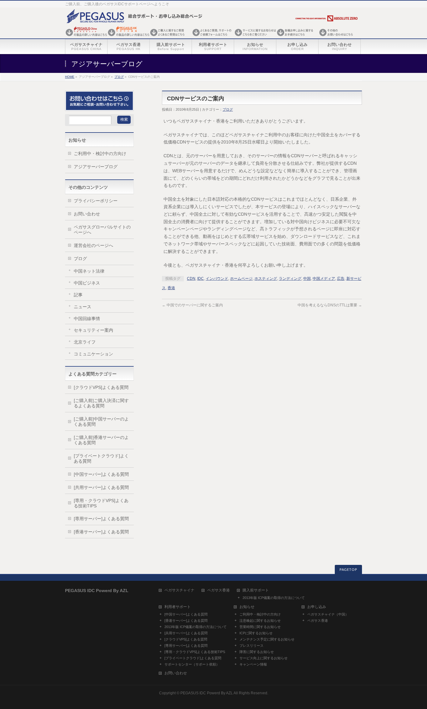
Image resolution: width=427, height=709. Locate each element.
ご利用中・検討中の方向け (100, 153)
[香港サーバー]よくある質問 (101, 531)
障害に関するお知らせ (256, 652)
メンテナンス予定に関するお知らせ (266, 639)
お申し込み (316, 607)
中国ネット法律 (89, 271)
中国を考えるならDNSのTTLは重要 (330, 305)
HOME (69, 76)
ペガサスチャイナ (179, 590)
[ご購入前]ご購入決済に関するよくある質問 (101, 403)
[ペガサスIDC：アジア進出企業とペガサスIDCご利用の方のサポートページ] (212, 37)
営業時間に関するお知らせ (260, 627)
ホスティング (265, 278)
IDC (200, 278)
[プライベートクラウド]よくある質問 (101, 458)
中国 (307, 278)
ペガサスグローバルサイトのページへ (102, 229)
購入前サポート (256, 590)
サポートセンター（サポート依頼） (191, 664)
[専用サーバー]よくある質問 (101, 518)
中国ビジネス (87, 282)
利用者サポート (177, 607)
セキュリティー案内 (93, 330)
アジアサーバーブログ (96, 166)
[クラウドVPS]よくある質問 (101, 387)
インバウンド (217, 278)
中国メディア (324, 278)
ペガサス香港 (218, 590)
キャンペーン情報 (253, 664)
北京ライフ (85, 341)
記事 (78, 294)
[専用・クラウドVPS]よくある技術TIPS (101, 503)
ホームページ (241, 278)
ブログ (119, 76)
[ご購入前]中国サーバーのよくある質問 (101, 421)
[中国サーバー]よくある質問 (101, 474)
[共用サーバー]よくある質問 (101, 487)
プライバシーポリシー (96, 200)
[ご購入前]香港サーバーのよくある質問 (101, 440)
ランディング (290, 278)
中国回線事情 (87, 318)
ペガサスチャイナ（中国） (328, 614)
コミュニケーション (93, 353)
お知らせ (246, 607)
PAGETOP (348, 569)
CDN (191, 278)
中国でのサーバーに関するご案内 (192, 305)
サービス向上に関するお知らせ (263, 658)
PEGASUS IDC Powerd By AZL (206, 693)
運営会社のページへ (93, 245)
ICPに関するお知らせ (256, 633)
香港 (171, 288)
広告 (340, 278)
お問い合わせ (87, 213)
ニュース (82, 306)
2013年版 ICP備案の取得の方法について (274, 598)
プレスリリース (251, 645)
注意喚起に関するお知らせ (260, 620)
